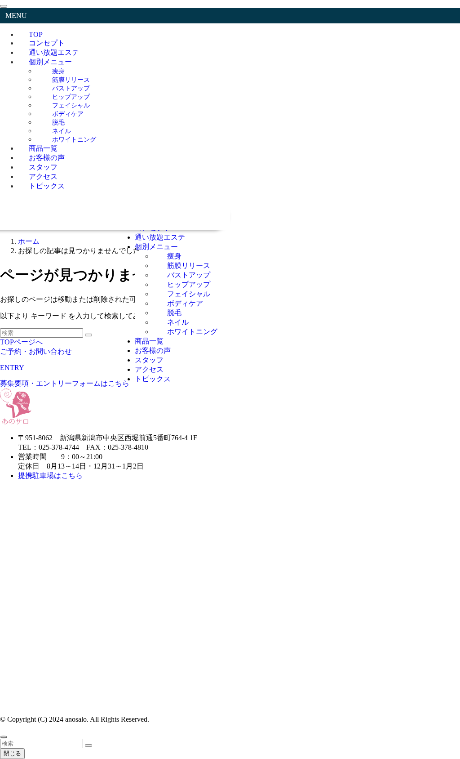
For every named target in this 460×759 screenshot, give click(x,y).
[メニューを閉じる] (3, 6)
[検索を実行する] (88, 745)
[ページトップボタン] (3, 737)
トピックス (47, 186)
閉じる (12, 753)
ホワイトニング (74, 139)
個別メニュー (50, 62)
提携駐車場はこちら (51, 475)
